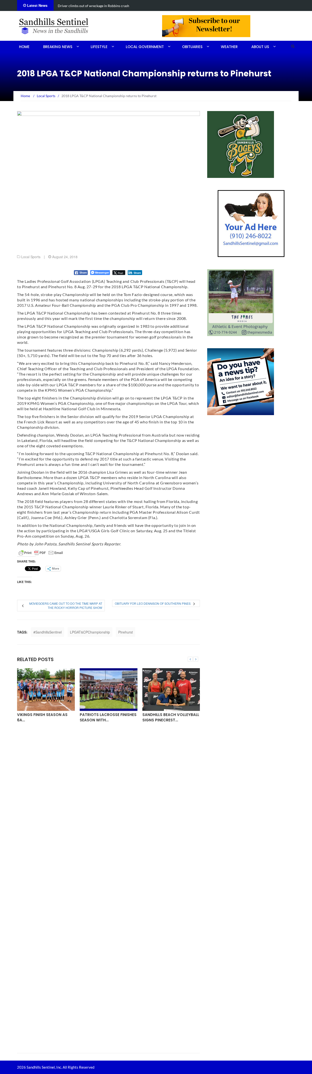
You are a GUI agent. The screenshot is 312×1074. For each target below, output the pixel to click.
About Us (260, 46)
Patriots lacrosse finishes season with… (108, 717)
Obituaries (192, 46)
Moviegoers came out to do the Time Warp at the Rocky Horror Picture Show (65, 605)
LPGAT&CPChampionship (90, 632)
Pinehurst (125, 632)
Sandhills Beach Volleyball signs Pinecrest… (170, 717)
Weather (229, 46)
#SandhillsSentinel (47, 632)
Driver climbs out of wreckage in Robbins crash (93, 6)
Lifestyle (99, 46)
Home (24, 46)
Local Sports (30, 256)
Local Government (145, 46)
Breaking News (57, 46)
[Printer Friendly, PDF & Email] (40, 552)
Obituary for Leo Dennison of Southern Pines (153, 603)
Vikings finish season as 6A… (42, 717)
